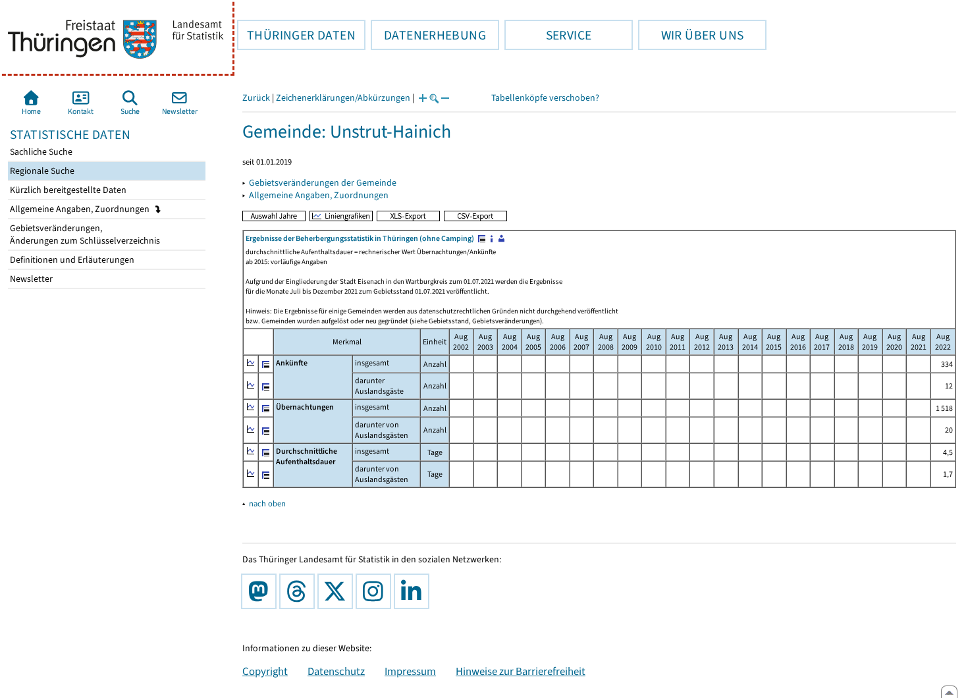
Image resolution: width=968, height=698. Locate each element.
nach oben (267, 503)
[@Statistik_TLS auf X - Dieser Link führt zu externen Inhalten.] (338, 591)
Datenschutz (336, 671)
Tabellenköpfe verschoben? (545, 98)
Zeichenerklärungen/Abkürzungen (343, 98)
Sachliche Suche (40, 152)
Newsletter (30, 279)
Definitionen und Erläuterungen (71, 260)
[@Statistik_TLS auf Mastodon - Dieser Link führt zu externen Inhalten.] (261, 591)
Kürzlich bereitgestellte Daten (67, 190)
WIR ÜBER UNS (690, 34)
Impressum (410, 671)
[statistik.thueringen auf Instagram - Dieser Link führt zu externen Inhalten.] (376, 591)
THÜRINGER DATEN (296, 34)
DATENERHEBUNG (428, 34)
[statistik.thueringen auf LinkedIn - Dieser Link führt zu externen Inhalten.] (414, 591)
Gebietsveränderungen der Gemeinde (322, 182)
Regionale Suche (41, 171)
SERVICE (547, 34)
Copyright (265, 671)
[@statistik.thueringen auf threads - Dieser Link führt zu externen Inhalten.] (300, 591)
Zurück (256, 98)
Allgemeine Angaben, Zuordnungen (80, 209)
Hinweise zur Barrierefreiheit (520, 671)
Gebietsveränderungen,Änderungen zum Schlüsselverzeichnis (84, 234)
